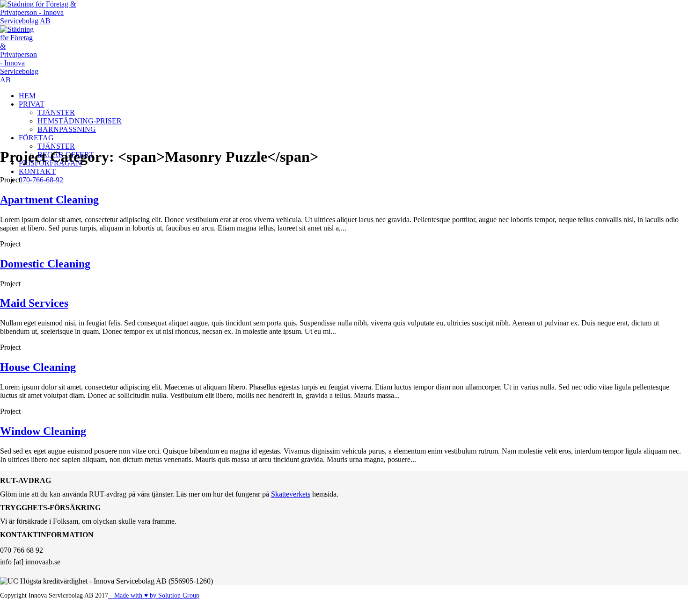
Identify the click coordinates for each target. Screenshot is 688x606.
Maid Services (34, 303)
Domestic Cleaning (45, 264)
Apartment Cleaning (49, 200)
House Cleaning (38, 367)
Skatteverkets (290, 494)
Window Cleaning (43, 431)
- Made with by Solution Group (153, 595)
